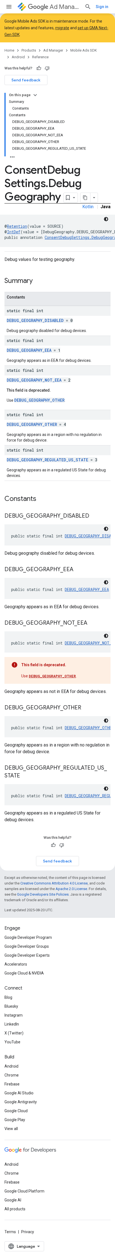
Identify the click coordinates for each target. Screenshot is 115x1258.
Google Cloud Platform (24, 1191)
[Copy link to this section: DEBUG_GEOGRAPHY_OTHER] (86, 708)
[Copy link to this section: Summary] (38, 281)
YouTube (12, 1042)
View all (11, 1128)
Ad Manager (65, 7)
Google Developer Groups (26, 946)
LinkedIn (11, 1024)
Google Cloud (16, 1111)
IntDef (13, 231)
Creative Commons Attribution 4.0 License (54, 883)
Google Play (14, 1120)
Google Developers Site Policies (43, 894)
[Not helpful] (47, 68)
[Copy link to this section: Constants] (41, 499)
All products (14, 1209)
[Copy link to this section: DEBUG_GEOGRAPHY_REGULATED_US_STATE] (25, 776)
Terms (10, 1232)
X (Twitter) (13, 1033)
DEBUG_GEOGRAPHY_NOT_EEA (34, 380)
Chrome (11, 1075)
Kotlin (88, 206)
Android (18, 57)
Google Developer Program (28, 937)
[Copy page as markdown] (85, 197)
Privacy (27, 1232)
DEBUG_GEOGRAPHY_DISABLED (35, 320)
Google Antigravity (20, 1102)
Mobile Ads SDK (83, 50)
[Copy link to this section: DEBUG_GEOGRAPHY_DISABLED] (94, 516)
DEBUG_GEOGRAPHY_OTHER (39, 400)
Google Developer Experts (27, 955)
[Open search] (88, 6)
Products (28, 50)
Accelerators (15, 964)
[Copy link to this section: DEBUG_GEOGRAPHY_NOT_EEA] (93, 623)
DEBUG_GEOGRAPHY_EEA (29, 350)
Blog (8, 997)
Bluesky (11, 1006)
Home (9, 50)
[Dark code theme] (106, 219)
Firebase (12, 1084)
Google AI (12, 1200)
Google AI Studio (18, 1093)
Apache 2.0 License (71, 889)
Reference (40, 57)
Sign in (102, 6)
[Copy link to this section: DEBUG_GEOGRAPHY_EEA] (79, 569)
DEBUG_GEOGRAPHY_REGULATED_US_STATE (47, 459)
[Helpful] (39, 68)
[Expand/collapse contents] (35, 95)
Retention (17, 226)
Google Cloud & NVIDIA (24, 973)
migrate (62, 28)
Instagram (13, 1015)
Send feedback (25, 80)
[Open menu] (9, 6)
